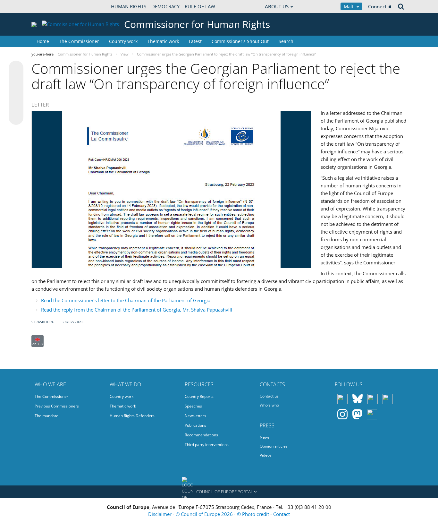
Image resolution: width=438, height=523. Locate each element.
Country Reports (199, 396)
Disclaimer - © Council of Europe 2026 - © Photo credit (209, 514)
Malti (350, 6)
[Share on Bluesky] (16, 68)
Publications (195, 425)
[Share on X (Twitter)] (16, 81)
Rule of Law (200, 6)
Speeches (193, 406)
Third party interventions (207, 444)
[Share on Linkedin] (16, 105)
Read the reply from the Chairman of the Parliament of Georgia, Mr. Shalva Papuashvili (136, 309)
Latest (195, 41)
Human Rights (128, 6)
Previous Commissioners (57, 406)
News (265, 437)
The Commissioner (79, 41)
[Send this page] (16, 117)
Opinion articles (274, 446)
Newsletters (195, 415)
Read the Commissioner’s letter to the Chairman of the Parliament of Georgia (125, 300)
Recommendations (201, 435)
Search (286, 41)
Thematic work (163, 41)
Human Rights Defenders (132, 415)
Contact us (269, 396)
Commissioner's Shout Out (240, 41)
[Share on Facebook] (16, 93)
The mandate (46, 415)
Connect (377, 6)
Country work (123, 41)
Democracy (165, 6)
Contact (281, 514)
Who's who (269, 405)
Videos (266, 455)
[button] (219, 491)
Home (43, 41)
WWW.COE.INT (47, 6)
